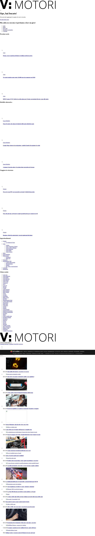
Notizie (4, 189)
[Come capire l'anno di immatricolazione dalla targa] (49, 385)
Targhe (4, 306)
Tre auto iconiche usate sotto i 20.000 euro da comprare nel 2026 (19, 77)
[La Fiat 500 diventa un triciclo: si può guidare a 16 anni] (49, 489)
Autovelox (5, 305)
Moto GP (8, 258)
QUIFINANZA (70, 351)
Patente (7, 265)
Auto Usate (5, 281)
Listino (7, 245)
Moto (4, 27)
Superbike (5, 296)
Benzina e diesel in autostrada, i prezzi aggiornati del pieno (17, 235)
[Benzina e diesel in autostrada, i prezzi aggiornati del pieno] (49, 223)
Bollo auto (5, 304)
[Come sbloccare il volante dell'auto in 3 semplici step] (49, 427)
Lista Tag (5, 275)
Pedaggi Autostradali (8, 312)
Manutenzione (9, 263)
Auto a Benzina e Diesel (11, 246)
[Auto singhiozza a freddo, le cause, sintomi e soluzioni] (49, 484)
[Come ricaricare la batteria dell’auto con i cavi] (49, 443)
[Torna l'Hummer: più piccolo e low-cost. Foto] (49, 416)
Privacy (24, 353)
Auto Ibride (8, 250)
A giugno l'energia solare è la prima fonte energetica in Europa (18, 167)
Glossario (5, 259)
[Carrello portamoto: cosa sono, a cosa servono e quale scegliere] (49, 463)
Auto (4, 26)
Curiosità (5, 31)
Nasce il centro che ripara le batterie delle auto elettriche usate (18, 123)
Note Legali (19, 353)
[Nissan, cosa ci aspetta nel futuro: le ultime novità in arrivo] (49, 43)
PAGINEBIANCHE (51, 351)
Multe (4, 314)
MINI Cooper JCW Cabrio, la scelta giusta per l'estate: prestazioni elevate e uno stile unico (25, 99)
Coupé (4, 288)
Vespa (4, 293)
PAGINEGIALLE (31, 351)
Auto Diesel (6, 280)
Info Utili (5, 28)
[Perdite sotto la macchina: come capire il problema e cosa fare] (49, 458)
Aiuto (42, 353)
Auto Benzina (6, 279)
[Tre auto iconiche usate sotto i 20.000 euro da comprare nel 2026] (49, 65)
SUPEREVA (82, 351)
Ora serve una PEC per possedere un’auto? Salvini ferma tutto (19, 192)
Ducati (4, 322)
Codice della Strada (10, 262)
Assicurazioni (6, 309)
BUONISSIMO (76, 351)
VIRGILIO (25, 351)
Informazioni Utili (7, 261)
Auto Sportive (6, 289)
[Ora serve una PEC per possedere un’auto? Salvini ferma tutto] (49, 180)
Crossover (5, 283)
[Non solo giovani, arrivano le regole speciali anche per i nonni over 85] (49, 201)
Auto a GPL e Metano (11, 247)
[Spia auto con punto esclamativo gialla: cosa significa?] (49, 374)
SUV (4, 284)
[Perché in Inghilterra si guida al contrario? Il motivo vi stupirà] (49, 401)
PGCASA (45, 351)
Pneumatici (5, 302)
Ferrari (4, 321)
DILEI (62, 351)
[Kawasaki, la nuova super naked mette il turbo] (49, 499)
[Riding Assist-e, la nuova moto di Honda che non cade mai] (49, 530)
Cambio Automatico (7, 330)
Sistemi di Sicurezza (7, 310)
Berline (4, 287)
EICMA (5, 298)
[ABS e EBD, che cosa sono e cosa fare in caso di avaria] (49, 504)
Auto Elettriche (9, 249)
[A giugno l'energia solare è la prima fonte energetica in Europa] (49, 155)
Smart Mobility (6, 121)
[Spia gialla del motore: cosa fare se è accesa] (49, 364)
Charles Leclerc (6, 325)
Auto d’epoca (9, 251)
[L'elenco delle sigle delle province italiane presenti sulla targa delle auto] (49, 494)
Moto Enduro (6, 291)
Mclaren (5, 324)
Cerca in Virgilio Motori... (6, 342)
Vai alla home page (4, 19)
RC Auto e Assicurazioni (12, 266)
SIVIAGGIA (66, 351)
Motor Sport (6, 255)
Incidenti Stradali (7, 317)
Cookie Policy (28, 353)
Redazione (5, 269)
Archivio (21, 344)
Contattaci (11, 344)
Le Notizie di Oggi (10, 242)
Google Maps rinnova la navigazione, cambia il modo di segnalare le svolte (21, 145)
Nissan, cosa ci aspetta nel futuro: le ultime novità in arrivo (17, 55)
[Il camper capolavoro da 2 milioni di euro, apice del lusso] (49, 525)
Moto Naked (6, 292)
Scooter (5, 294)
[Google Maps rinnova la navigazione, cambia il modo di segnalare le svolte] (49, 133)
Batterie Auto (6, 328)
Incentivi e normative (8, 30)
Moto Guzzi (6, 297)
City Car (5, 285)
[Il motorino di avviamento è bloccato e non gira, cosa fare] (49, 515)
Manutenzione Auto (7, 300)
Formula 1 (8, 257)
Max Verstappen (7, 326)
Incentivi (5, 313)
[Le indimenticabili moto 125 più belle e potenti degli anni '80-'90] (49, 474)
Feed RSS (16, 344)
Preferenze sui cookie (36, 353)
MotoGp (5, 320)
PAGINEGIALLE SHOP (38, 351)
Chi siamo (15, 353)
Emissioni (5, 329)
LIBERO (21, 351)
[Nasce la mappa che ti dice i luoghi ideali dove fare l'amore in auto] (49, 432)
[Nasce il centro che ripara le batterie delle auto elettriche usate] (49, 111)
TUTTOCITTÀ (57, 351)
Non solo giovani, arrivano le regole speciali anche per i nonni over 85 (20, 213)
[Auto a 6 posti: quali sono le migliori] (49, 453)
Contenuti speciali (4, 344)
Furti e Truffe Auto (7, 316)
